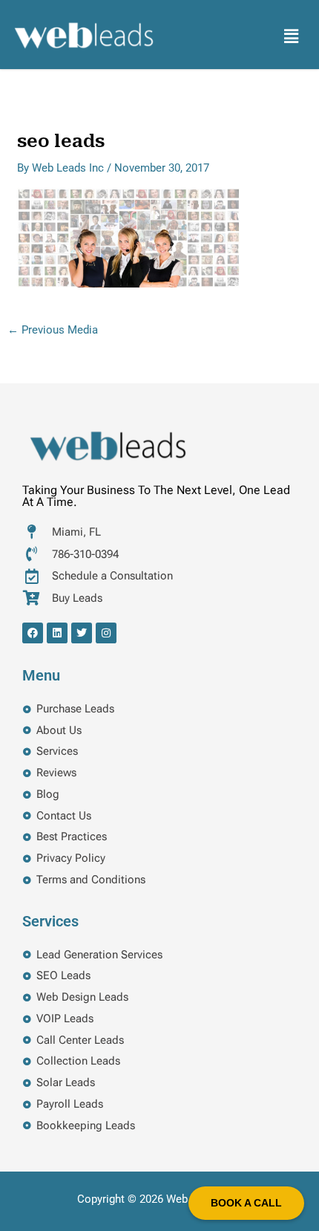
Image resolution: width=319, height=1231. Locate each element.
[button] (291, 36)
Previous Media (52, 330)
